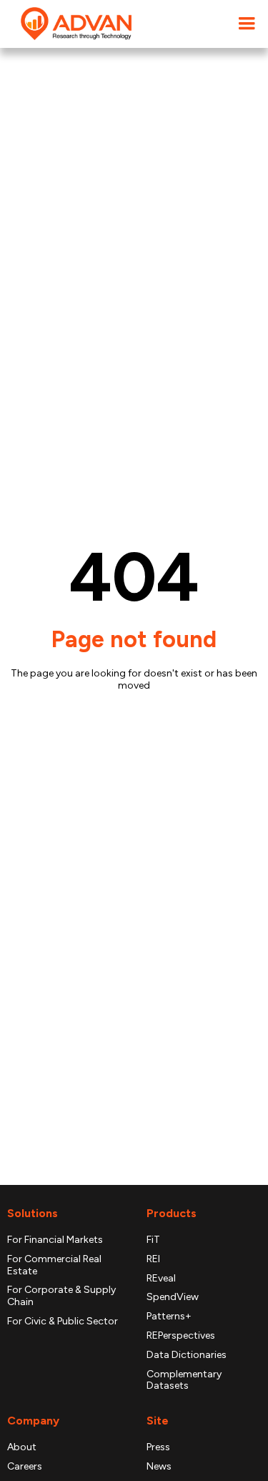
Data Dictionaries (187, 1355)
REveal (161, 1278)
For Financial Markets (55, 1240)
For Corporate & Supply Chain (61, 1296)
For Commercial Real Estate (54, 1265)
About (21, 1447)
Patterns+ (169, 1316)
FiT (153, 1240)
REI (153, 1259)
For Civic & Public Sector (62, 1321)
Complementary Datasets (184, 1380)
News (159, 1466)
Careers (24, 1466)
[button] (246, 24)
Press (158, 1447)
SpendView (173, 1297)
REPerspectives (181, 1336)
